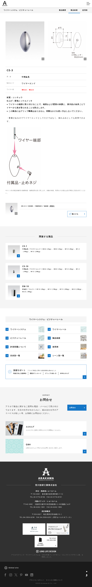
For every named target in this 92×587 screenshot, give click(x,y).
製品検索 (74, 10)
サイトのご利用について (54, 580)
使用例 (85, 10)
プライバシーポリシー (36, 580)
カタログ (53, 3)
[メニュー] (88, 3)
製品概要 (62, 10)
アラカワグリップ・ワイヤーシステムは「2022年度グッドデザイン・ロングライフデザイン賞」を (47, 556)
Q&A (6, 3)
